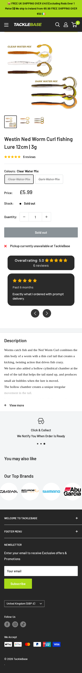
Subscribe (18, 584)
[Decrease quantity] (24, 216)
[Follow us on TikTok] (23, 624)
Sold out (41, 232)
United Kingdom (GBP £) (21, 603)
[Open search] (57, 24)
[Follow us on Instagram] (15, 624)
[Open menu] (6, 25)
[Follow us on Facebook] (7, 624)
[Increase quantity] (46, 216)
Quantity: (10, 217)
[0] (74, 24)
